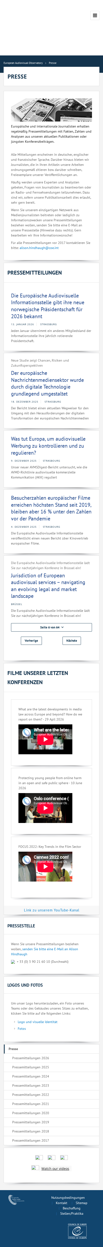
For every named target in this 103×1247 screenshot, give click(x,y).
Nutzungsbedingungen (68, 1197)
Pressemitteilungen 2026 (30, 1058)
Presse (13, 1049)
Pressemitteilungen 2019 (30, 1122)
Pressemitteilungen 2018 (30, 1131)
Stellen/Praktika (71, 1213)
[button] (51, 627)
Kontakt (61, 1203)
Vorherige (31, 641)
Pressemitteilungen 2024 (30, 1076)
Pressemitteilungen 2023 (30, 1085)
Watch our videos (55, 1168)
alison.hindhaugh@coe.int (39, 248)
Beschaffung (71, 1208)
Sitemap (81, 1203)
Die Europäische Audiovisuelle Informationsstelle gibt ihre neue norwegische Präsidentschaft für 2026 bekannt (47, 306)
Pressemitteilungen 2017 (30, 1140)
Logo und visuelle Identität (37, 1022)
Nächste (71, 641)
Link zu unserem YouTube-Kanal (51, 910)
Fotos (22, 1028)
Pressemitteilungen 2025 (30, 1067)
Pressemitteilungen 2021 (30, 1104)
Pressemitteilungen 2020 (30, 1113)
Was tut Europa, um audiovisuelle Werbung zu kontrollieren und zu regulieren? (48, 445)
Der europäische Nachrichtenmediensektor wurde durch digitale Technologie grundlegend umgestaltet (47, 383)
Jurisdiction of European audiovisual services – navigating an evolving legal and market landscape (48, 586)
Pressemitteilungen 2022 (30, 1094)
